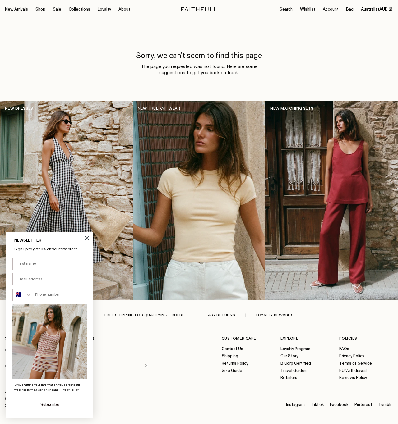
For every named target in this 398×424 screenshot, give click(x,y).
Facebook (339, 405)
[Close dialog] (87, 238)
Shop (40, 9)
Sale (57, 9)
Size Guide (232, 371)
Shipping (230, 356)
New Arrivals (16, 9)
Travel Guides (293, 371)
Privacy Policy (351, 356)
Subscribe (49, 405)
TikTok (317, 405)
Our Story (289, 356)
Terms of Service (355, 364)
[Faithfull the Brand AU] (199, 9)
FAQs (344, 349)
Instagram (295, 405)
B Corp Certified (295, 364)
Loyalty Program (295, 349)
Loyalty (104, 9)
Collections (79, 9)
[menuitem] (16, 9)
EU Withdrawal (353, 371)
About (124, 9)
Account (331, 9)
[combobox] (22, 295)
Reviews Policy (353, 378)
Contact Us (232, 349)
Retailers (288, 378)
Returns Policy (235, 364)
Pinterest (363, 405)
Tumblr (384, 405)
